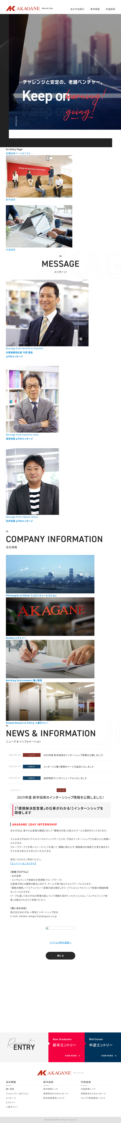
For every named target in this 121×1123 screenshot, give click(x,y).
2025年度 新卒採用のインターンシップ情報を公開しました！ (74, 755)
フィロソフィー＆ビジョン (17, 1093)
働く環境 (10, 1088)
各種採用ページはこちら (18, 153)
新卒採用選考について (54, 1097)
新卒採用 (95, 9)
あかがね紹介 (77, 9)
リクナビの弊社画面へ (60, 942)
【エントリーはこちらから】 (23, 863)
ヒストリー (11, 1102)
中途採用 (110, 9)
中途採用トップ (88, 1088)
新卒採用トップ (50, 1088)
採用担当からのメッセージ (55, 1093)
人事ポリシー (12, 1106)
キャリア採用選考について (93, 1097)
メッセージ (11, 1097)
